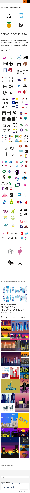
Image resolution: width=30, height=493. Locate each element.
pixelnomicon (4, 1)
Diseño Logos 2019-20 (14, 34)
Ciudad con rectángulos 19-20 (12, 308)
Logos (9, 31)
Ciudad (6, 304)
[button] (8, 64)
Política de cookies (10, 487)
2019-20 (2, 31)
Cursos (6, 31)
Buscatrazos (9, 281)
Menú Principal (28, 1)
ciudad (3, 465)
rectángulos (10, 465)
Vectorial (13, 31)
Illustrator (17, 281)
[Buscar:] (15, 477)
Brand (3, 281)
